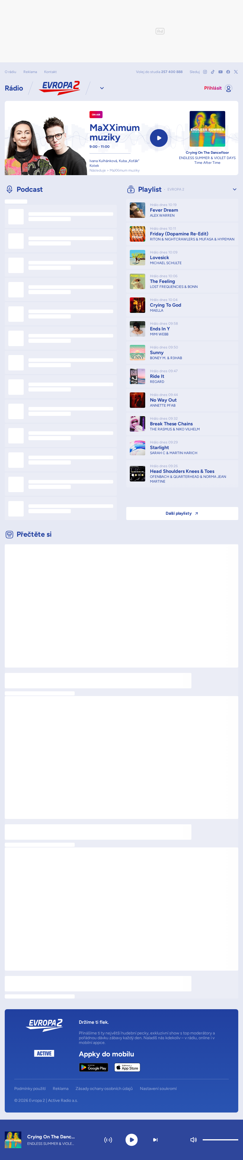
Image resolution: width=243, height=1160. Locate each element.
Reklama (30, 72)
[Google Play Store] (94, 1067)
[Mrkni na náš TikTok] (212, 71)
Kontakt (50, 72)
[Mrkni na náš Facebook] (228, 71)
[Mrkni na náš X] (236, 71)
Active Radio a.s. (63, 1100)
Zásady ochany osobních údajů (104, 1088)
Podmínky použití (30, 1088)
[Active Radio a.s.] (44, 1061)
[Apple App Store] (127, 1067)
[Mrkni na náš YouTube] (220, 71)
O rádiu (10, 72)
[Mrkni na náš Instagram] (205, 71)
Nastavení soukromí (158, 1088)
